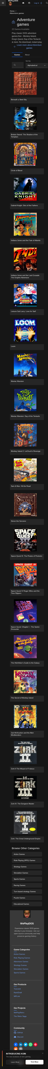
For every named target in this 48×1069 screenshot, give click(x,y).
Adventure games (17, 13)
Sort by (28, 61)
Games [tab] (17, 55)
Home (12, 11)
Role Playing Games (22, 958)
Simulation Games (21, 873)
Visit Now (34, 1062)
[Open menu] (3, 3)
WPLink (17, 996)
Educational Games (21, 904)
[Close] (42, 1053)
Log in (36, 3)
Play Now (20, 82)
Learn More (15, 1062)
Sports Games (19, 879)
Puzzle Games (19, 898)
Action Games (19, 854)
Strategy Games (20, 867)
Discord (20, 1037)
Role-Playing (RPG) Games (24, 860)
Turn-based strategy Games (25, 891)
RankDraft (18, 993)
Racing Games (19, 885)
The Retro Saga (20, 1016)
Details (19, 87)
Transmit (17, 989)
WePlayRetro (19, 1013)
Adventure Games (21, 962)
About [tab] (27, 55)
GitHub (20, 1033)
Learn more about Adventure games (29, 46)
